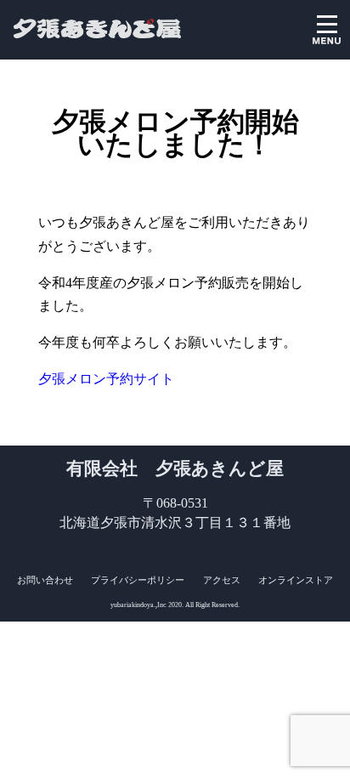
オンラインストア (295, 580)
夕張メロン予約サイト (106, 379)
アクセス (221, 580)
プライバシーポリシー (137, 580)
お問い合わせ (45, 580)
